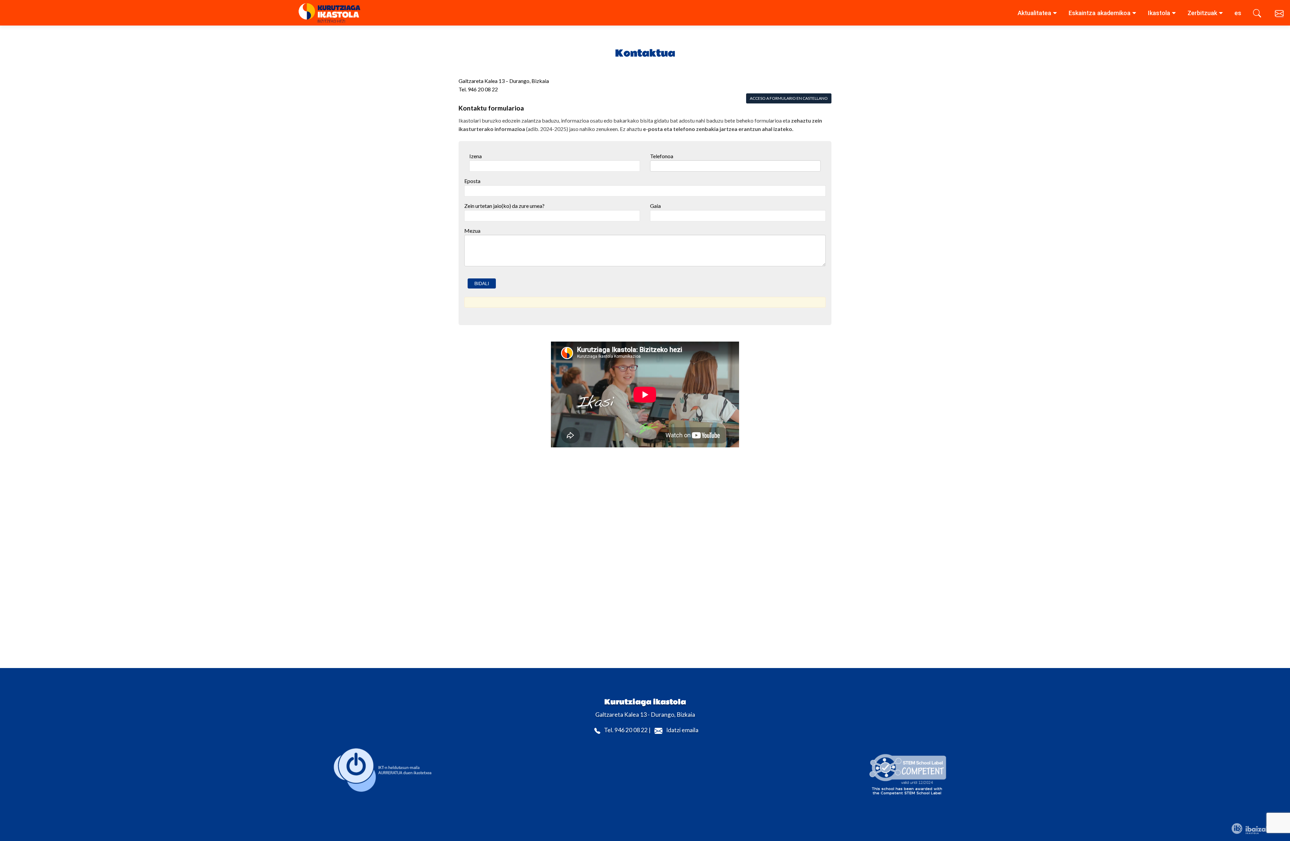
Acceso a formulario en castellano (789, 98)
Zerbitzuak (1202, 12)
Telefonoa (661, 156)
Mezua (472, 230)
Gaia (655, 206)
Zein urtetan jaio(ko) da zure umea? (504, 206)
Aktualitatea (1034, 12)
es (1238, 12)
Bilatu (1258, 14)
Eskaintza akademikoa (1099, 12)
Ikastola (1159, 12)
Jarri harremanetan (1280, 14)
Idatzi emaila (682, 730)
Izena (475, 156)
